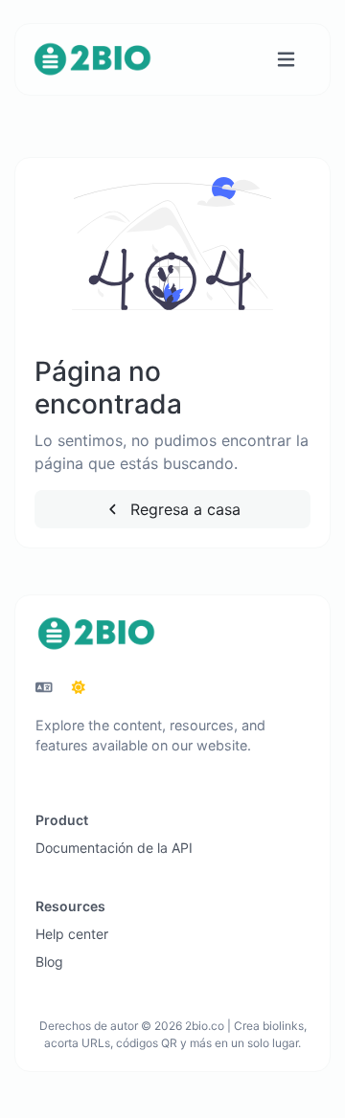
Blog (49, 961)
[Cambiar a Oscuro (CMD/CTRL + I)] (78, 687)
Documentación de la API (114, 847)
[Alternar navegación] (286, 59)
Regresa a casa (183, 509)
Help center (71, 934)
